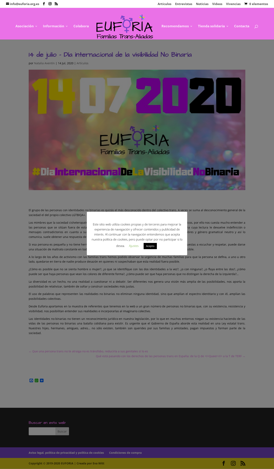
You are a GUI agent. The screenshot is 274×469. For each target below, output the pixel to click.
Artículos (164, 4)
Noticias (202, 4)
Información (53, 26)
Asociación (24, 26)
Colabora (81, 26)
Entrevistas (183, 4)
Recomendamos (175, 26)
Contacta (241, 26)
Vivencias (233, 4)
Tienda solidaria (211, 26)
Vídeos (217, 4)
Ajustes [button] (134, 246)
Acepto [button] (150, 246)
